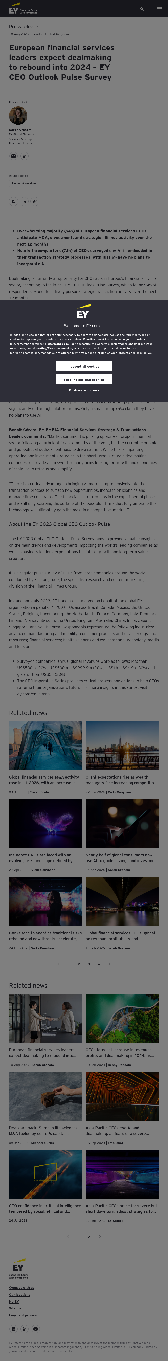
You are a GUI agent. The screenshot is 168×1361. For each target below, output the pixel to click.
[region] (84, 351)
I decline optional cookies (84, 379)
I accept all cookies (84, 366)
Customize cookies (84, 390)
